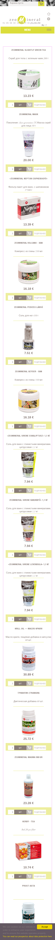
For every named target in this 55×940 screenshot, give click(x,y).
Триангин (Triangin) (29, 693)
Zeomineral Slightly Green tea (28, 50)
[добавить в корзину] (29, 105)
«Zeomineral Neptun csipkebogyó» (28, 178)
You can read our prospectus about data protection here (27, 936)
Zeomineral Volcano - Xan (28, 242)
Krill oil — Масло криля (28, 628)
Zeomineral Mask (28, 114)
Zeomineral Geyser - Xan (28, 371)
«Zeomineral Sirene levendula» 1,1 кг (28, 564)
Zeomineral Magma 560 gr (28, 757)
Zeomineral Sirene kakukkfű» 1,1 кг (28, 500)
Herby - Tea (28, 821)
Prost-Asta (28, 885)
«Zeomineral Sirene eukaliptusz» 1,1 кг (28, 435)
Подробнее (40, 105)
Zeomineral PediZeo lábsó (28, 307)
